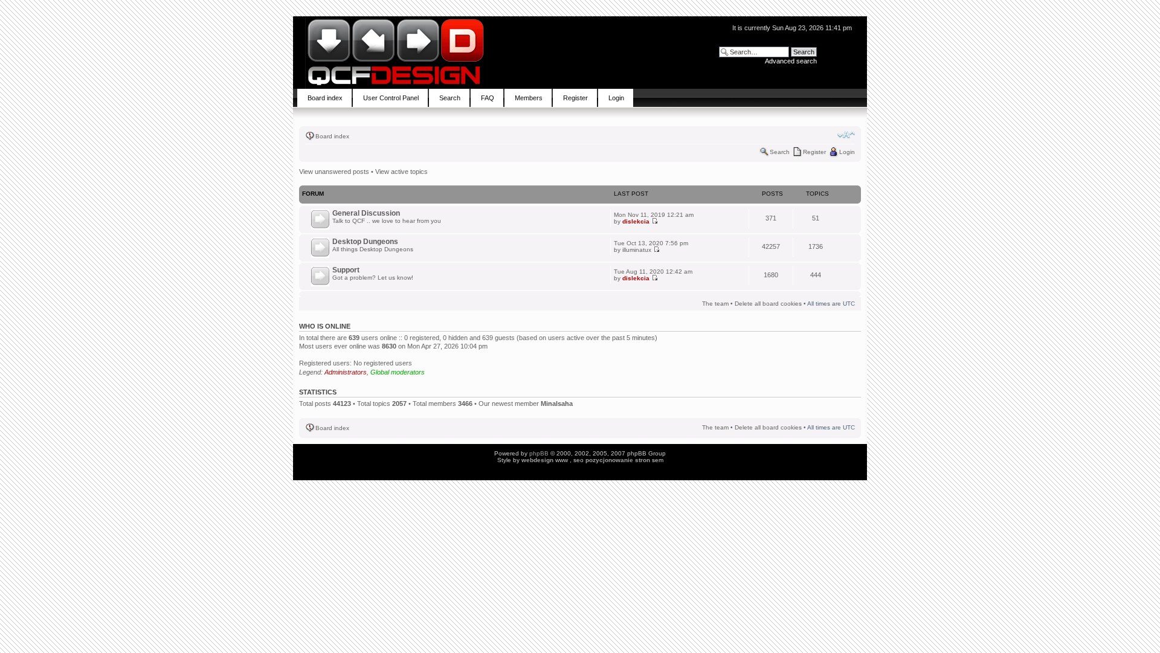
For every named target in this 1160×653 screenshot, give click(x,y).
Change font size (846, 134)
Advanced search (791, 61)
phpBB (539, 453)
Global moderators (397, 372)
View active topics (401, 171)
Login (847, 152)
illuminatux (636, 249)
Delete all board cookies (768, 303)
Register (814, 152)
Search (780, 152)
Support (345, 270)
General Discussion (366, 213)
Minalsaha (557, 403)
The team (715, 303)
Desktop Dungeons (365, 241)
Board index (332, 136)
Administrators (345, 372)
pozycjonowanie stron (617, 460)
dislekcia (635, 221)
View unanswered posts (334, 171)
